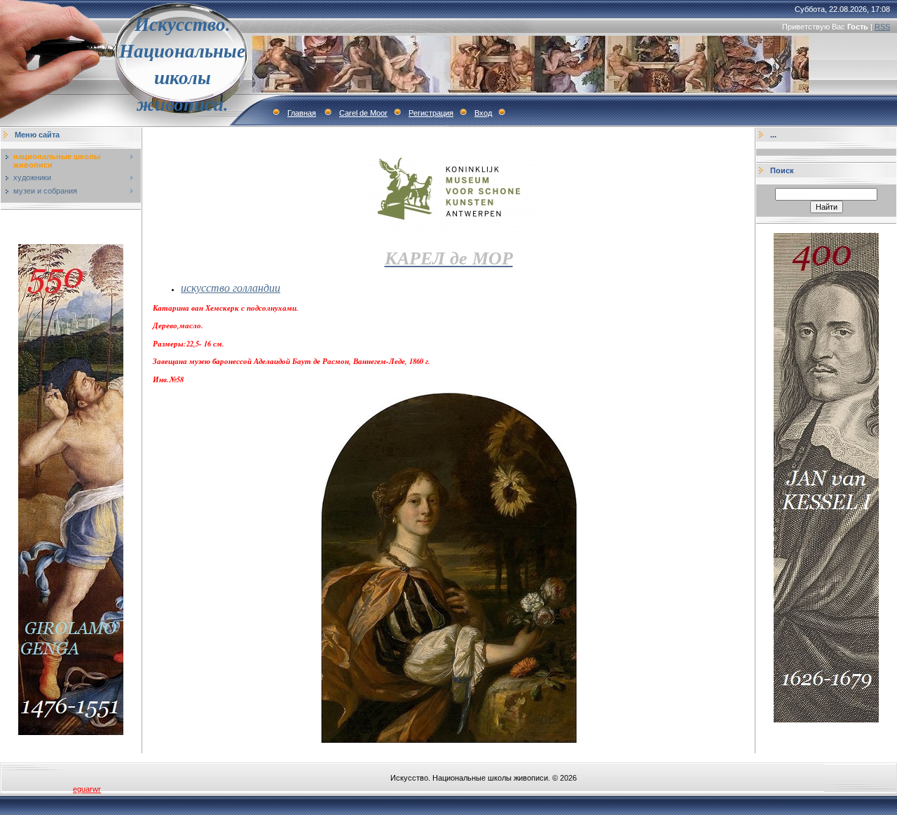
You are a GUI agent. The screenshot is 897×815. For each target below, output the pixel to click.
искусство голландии (230, 287)
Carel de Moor (363, 113)
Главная (301, 113)
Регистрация (431, 113)
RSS (882, 26)
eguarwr (87, 789)
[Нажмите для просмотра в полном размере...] (449, 740)
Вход (483, 113)
